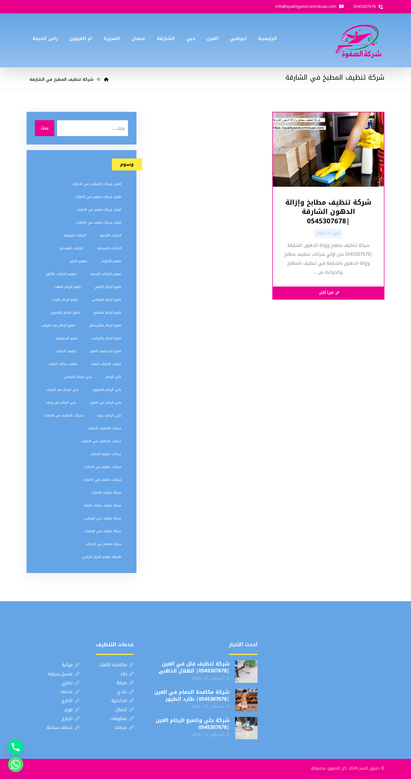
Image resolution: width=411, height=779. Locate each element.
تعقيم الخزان (78, 261)
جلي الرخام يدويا (109, 415)
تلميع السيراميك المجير (105, 351)
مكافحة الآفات (113, 664)
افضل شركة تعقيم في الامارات (98, 210)
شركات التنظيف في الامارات (101, 441)
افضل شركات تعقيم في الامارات (98, 197)
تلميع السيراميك (66, 338)
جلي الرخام (113, 377)
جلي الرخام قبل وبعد (61, 402)
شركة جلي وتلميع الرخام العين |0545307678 (193, 724)
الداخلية (119, 700)
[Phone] (15, 747)
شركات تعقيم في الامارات (102, 467)
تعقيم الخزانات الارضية (105, 274)
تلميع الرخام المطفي (106, 300)
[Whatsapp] (15, 764)
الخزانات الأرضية (110, 235)
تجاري (67, 682)
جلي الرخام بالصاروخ (107, 390)
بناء (124, 673)
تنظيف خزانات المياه (63, 364)
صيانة (122, 682)
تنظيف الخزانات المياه (106, 364)
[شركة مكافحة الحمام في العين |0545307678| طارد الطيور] (246, 700)
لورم (69, 709)
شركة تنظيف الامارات (106, 492)
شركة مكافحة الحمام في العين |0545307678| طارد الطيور (192, 695)
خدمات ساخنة (60, 727)
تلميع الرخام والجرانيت (106, 338)
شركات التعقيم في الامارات (63, 415)
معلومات (118, 718)
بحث (44, 128)
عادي (122, 691)
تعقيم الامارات (111, 261)
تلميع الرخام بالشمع (107, 312)
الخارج (67, 700)
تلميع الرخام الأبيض (108, 287)
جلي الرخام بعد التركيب (62, 390)
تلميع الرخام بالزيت (65, 300)
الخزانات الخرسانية (109, 248)
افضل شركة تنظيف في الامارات (98, 222)
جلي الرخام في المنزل (105, 402)
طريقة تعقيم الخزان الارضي (101, 557)
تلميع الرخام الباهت (67, 287)
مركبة (67, 664)
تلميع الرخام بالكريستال (105, 325)
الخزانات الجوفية (75, 235)
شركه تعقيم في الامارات (103, 544)
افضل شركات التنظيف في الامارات (96, 184)
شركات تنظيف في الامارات (102, 480)
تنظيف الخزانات (65, 351)
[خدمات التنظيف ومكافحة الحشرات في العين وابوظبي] (358, 40)
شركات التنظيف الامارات (104, 428)
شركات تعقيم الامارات (105, 454)
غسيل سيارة (60, 673)
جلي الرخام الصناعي (77, 377)
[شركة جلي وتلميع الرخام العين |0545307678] (246, 728)
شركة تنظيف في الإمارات (102, 531)
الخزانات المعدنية (71, 248)
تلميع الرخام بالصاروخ (65, 312)
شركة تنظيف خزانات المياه (102, 505)
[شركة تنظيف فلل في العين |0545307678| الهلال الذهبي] (246, 671)
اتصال (121, 709)
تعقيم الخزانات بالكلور (61, 274)
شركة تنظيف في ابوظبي (102, 518)
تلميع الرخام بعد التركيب (58, 325)
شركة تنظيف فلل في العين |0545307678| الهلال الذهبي (194, 667)
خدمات (66, 691)
